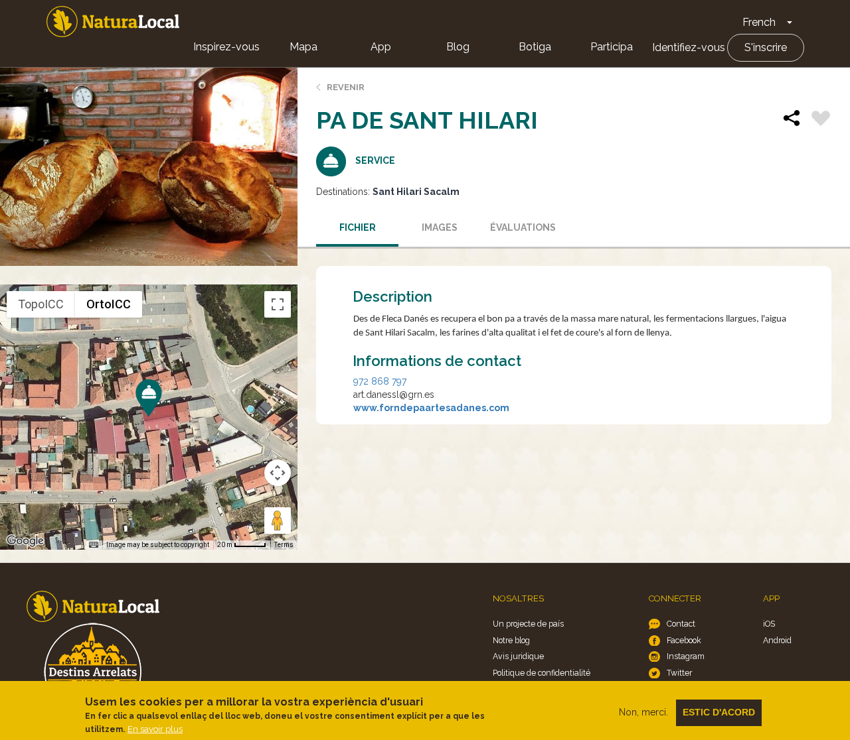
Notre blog (511, 640)
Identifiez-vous (688, 47)
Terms (284, 544)
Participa (611, 46)
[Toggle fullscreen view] (277, 304)
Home (112, 21)
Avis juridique (518, 656)
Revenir (346, 87)
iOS (769, 624)
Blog (457, 46)
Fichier (357, 227)
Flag (820, 120)
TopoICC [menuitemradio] (41, 304)
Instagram (686, 656)
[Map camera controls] (277, 473)
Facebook (684, 640)
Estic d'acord (719, 712)
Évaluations (523, 227)
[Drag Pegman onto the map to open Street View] (277, 520)
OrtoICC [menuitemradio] (108, 304)
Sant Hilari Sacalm (416, 191)
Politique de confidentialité (541, 673)
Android (777, 640)
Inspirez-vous (226, 46)
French (759, 22)
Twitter (679, 673)
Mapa (303, 46)
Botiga (535, 46)
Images (440, 227)
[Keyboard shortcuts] (93, 545)
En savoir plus (155, 729)
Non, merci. (643, 712)
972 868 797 (379, 381)
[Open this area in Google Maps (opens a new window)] (25, 541)
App (381, 46)
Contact (681, 624)
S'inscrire (765, 47)
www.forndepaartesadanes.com (431, 407)
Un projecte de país (528, 624)
